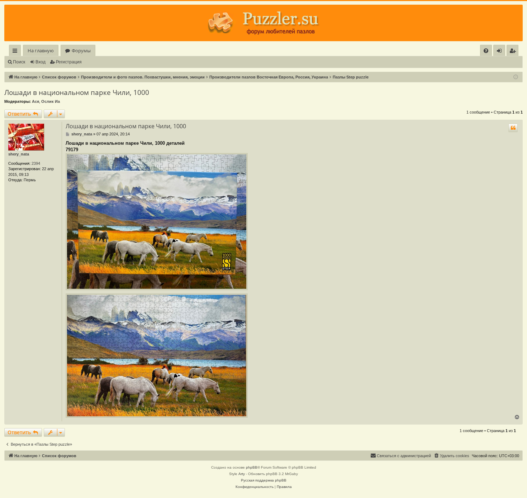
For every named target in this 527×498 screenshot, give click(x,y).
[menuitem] (486, 50)
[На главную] (263, 23)
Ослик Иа (50, 101)
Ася (35, 101)
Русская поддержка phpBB (263, 480)
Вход (40, 61)
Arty (241, 474)
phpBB (251, 467)
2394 (36, 163)
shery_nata (18, 154)
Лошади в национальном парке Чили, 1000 (76, 92)
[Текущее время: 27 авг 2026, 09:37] (515, 77)
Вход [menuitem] (501, 51)
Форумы (81, 50)
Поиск (19, 61)
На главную (41, 50)
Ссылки (16, 51)
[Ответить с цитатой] (513, 128)
